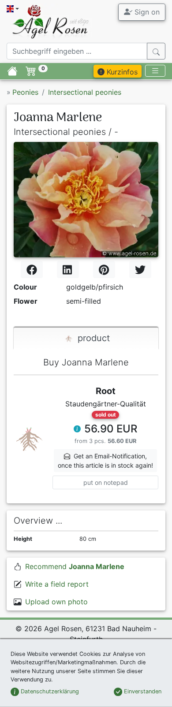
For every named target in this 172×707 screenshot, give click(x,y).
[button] (77, 429)
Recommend (74, 566)
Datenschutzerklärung (49, 691)
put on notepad (105, 482)
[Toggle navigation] (155, 71)
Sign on (146, 11)
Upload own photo (56, 601)
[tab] (86, 338)
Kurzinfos (121, 71)
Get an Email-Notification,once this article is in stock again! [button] (105, 460)
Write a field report (57, 584)
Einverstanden (141, 691)
